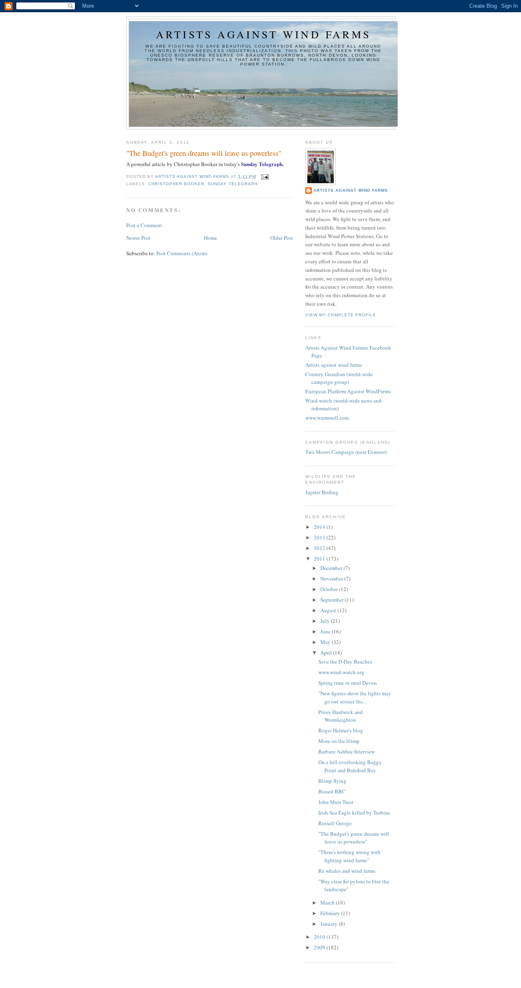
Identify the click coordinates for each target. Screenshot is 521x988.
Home (210, 237)
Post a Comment (144, 225)
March (328, 902)
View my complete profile (340, 315)
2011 (320, 558)
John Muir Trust (335, 802)
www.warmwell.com (327, 417)
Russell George (335, 823)
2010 (320, 936)
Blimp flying (332, 780)
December (332, 568)
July (325, 620)
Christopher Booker (176, 184)
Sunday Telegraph (232, 184)
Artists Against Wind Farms (350, 190)
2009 (320, 947)
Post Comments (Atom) (181, 253)
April (326, 652)
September (332, 599)
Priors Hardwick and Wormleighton (340, 716)
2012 (320, 548)
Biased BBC (332, 791)
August (328, 610)
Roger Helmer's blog (340, 730)
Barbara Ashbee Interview (346, 751)
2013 (320, 537)
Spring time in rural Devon (347, 682)
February (330, 913)
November (332, 578)
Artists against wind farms (263, 34)
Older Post (281, 237)
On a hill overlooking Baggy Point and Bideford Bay (350, 766)
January (329, 923)
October (329, 589)
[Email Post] (265, 176)
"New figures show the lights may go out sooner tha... (354, 697)
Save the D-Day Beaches (345, 661)
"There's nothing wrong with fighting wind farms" (349, 856)
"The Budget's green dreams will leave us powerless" (353, 838)
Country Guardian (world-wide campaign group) (339, 378)
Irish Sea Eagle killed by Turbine (354, 812)
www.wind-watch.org (341, 672)
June (326, 631)
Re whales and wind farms (346, 870)
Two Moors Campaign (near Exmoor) (346, 452)
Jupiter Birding (322, 492)
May (326, 642)
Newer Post (138, 237)
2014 (320, 526)
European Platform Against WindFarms (348, 391)
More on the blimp (338, 741)
